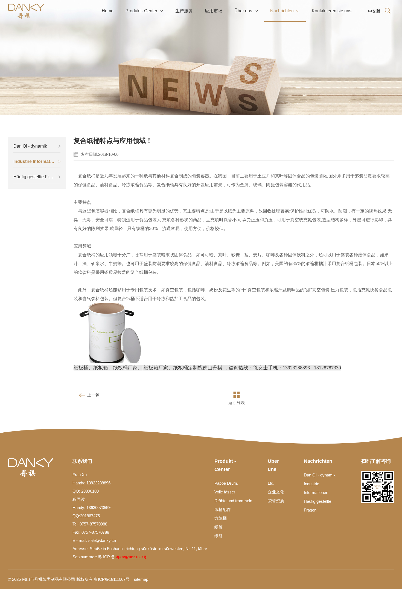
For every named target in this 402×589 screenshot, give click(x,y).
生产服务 (184, 10)
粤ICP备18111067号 (131, 557)
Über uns (246, 10)
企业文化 (276, 492)
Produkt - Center (144, 10)
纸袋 (218, 535)
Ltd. (271, 483)
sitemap (141, 579)
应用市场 (213, 10)
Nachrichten (285, 10)
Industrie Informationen (36, 161)
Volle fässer (224, 492)
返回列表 (236, 402)
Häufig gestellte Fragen (36, 176)
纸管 (218, 527)
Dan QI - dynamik (30, 146)
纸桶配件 (222, 509)
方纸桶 (220, 518)
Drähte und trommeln (233, 500)
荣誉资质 (276, 500)
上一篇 (93, 395)
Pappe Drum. (226, 483)
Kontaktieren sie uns (331, 10)
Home (107, 10)
